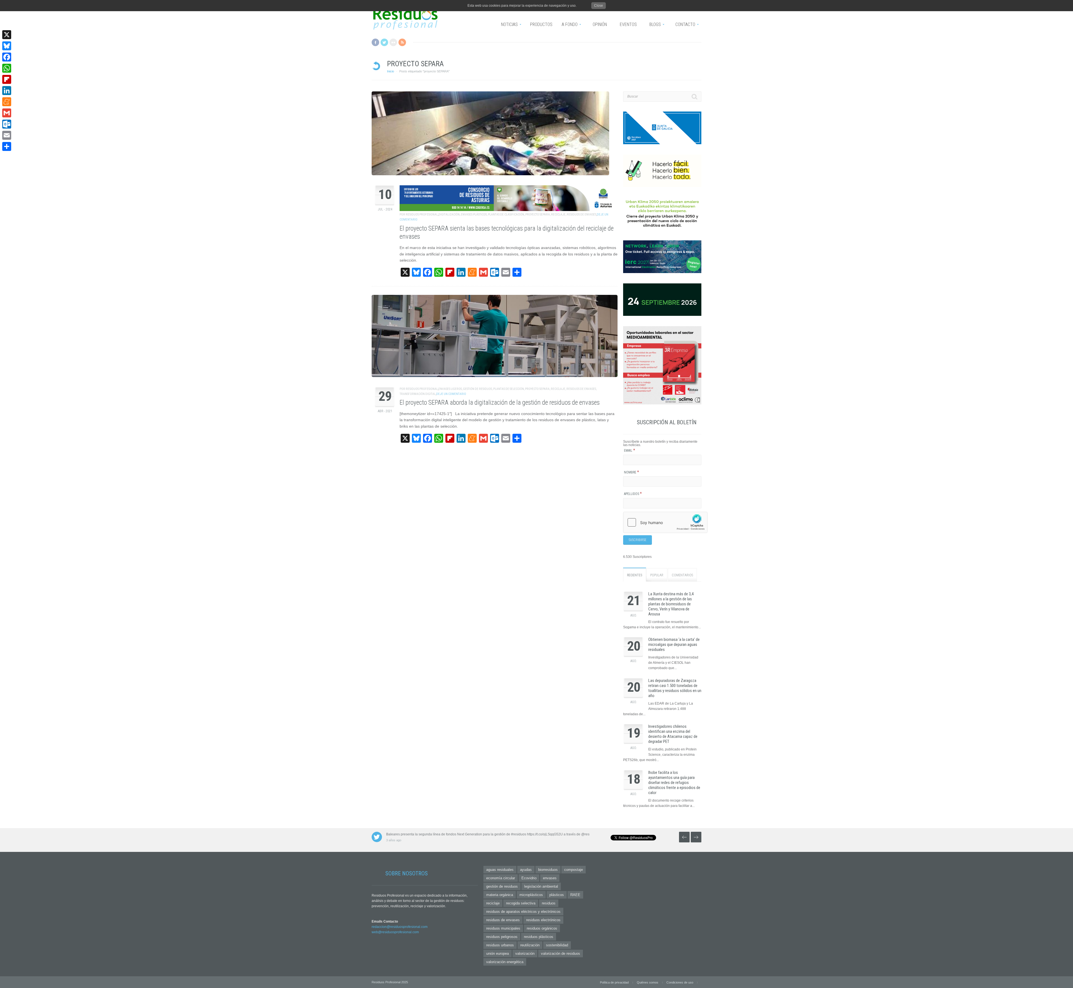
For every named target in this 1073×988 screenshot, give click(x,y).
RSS (402, 42)
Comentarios (682, 575)
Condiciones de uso (679, 982)
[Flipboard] (6, 79)
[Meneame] (6, 101)
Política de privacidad (614, 982)
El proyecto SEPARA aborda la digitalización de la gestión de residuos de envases (500, 402)
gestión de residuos (477, 389)
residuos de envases (581, 214)
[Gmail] (6, 113)
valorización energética (504, 962)
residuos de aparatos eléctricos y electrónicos (523, 911)
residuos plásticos (538, 937)
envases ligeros (450, 389)
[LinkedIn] (6, 90)
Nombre (631, 472)
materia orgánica (499, 895)
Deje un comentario (451, 394)
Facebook (375, 42)
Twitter (384, 42)
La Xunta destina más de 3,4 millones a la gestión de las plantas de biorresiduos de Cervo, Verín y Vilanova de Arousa (671, 604)
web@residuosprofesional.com (395, 932)
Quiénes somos (647, 982)
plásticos (556, 895)
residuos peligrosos (501, 937)
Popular (656, 575)
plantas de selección (508, 389)
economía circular (500, 878)
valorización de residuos (560, 953)
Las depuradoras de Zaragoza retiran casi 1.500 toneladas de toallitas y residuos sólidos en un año (674, 688)
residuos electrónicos (543, 920)
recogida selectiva (520, 903)
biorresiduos (548, 870)
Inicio (390, 71)
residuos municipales (503, 928)
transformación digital (418, 394)
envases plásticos (474, 214)
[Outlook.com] (6, 124)
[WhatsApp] (6, 68)
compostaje (573, 870)
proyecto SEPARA (537, 214)
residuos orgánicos (542, 928)
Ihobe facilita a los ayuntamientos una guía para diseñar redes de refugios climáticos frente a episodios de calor (674, 782)
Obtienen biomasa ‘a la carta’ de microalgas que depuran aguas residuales (674, 644)
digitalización (449, 214)
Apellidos (633, 494)
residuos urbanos (500, 945)
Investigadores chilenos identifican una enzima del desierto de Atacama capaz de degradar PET (672, 734)
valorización (525, 953)
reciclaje (558, 214)
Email (629, 450)
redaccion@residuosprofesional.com (400, 927)
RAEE (575, 895)
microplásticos (531, 895)
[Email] (6, 135)
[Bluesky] (6, 45)
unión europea (497, 953)
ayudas (526, 870)
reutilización (530, 945)
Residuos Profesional (422, 214)
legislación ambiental (541, 886)
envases (550, 878)
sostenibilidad (557, 945)
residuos (549, 903)
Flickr (393, 42)
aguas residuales (500, 870)
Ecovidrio (528, 878)
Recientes (634, 575)
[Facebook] (6, 57)
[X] (6, 34)
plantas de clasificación (506, 214)
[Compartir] (6, 146)
